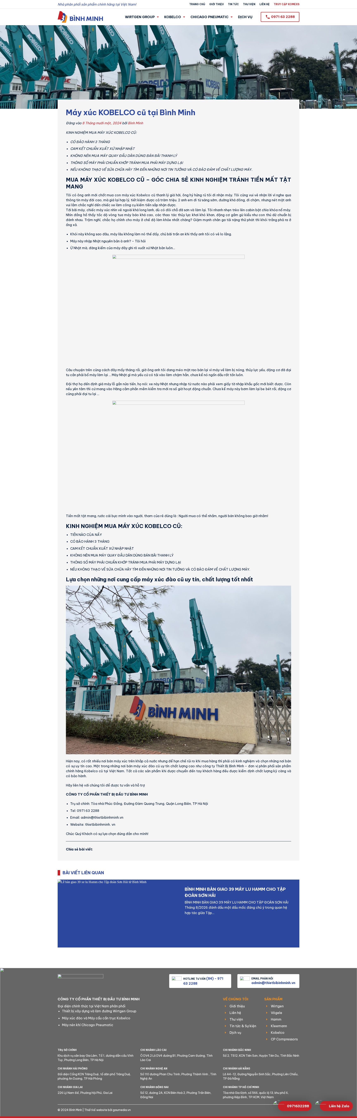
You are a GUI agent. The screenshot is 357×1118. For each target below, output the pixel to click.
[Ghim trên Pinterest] (123, 849)
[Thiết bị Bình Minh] (80, 17)
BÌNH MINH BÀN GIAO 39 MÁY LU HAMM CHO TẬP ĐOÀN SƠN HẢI (235, 892)
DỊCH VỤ (245, 17)
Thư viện (249, 4)
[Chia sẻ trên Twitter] (107, 849)
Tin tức (233, 4)
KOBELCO (172, 17)
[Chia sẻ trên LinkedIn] (131, 849)
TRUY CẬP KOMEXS (286, 4)
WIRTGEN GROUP (140, 17)
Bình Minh (135, 123)
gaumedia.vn (122, 1110)
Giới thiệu (216, 4)
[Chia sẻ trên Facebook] (99, 849)
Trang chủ (197, 4)
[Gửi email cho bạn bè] (115, 849)
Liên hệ (264, 4)
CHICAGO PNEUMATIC (209, 17)
